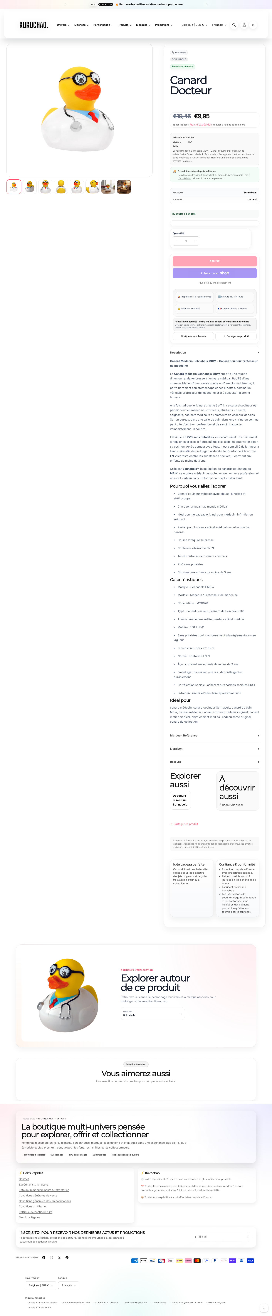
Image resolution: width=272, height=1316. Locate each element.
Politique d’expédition (136, 1302)
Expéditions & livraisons (33, 1184)
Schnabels (250, 192)
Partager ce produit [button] (186, 824)
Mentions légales (29, 1217)
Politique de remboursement (42, 1302)
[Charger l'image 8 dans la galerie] (124, 187)
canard (252, 199)
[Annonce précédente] (65, 4)
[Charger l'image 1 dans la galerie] (14, 187)
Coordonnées (159, 1302)
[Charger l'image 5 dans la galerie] (77, 187)
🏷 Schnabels (179, 52)
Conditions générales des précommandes (45, 1201)
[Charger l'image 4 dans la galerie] (61, 187)
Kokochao (40, 1298)
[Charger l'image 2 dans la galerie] (30, 187)
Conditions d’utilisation (107, 1302)
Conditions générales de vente (38, 1195)
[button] (253, 25)
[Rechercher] (234, 25)
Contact (24, 1179)
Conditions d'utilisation (33, 1206)
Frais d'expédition (201, 124)
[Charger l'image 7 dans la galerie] (108, 187)
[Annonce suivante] (207, 4)
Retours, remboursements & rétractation (44, 1189)
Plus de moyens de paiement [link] (215, 282)
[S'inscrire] (247, 1237)
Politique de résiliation (39, 1307)
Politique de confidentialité (35, 1211)
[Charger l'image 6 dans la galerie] (92, 187)
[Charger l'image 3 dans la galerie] (45, 187)
